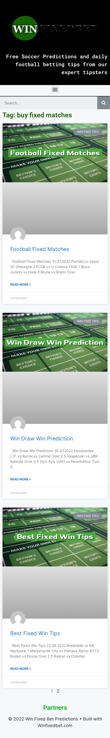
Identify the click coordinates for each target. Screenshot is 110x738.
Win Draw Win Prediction (41, 438)
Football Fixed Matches (39, 249)
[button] (55, 89)
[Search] (103, 102)
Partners (55, 707)
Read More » (20, 284)
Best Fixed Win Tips (35, 633)
